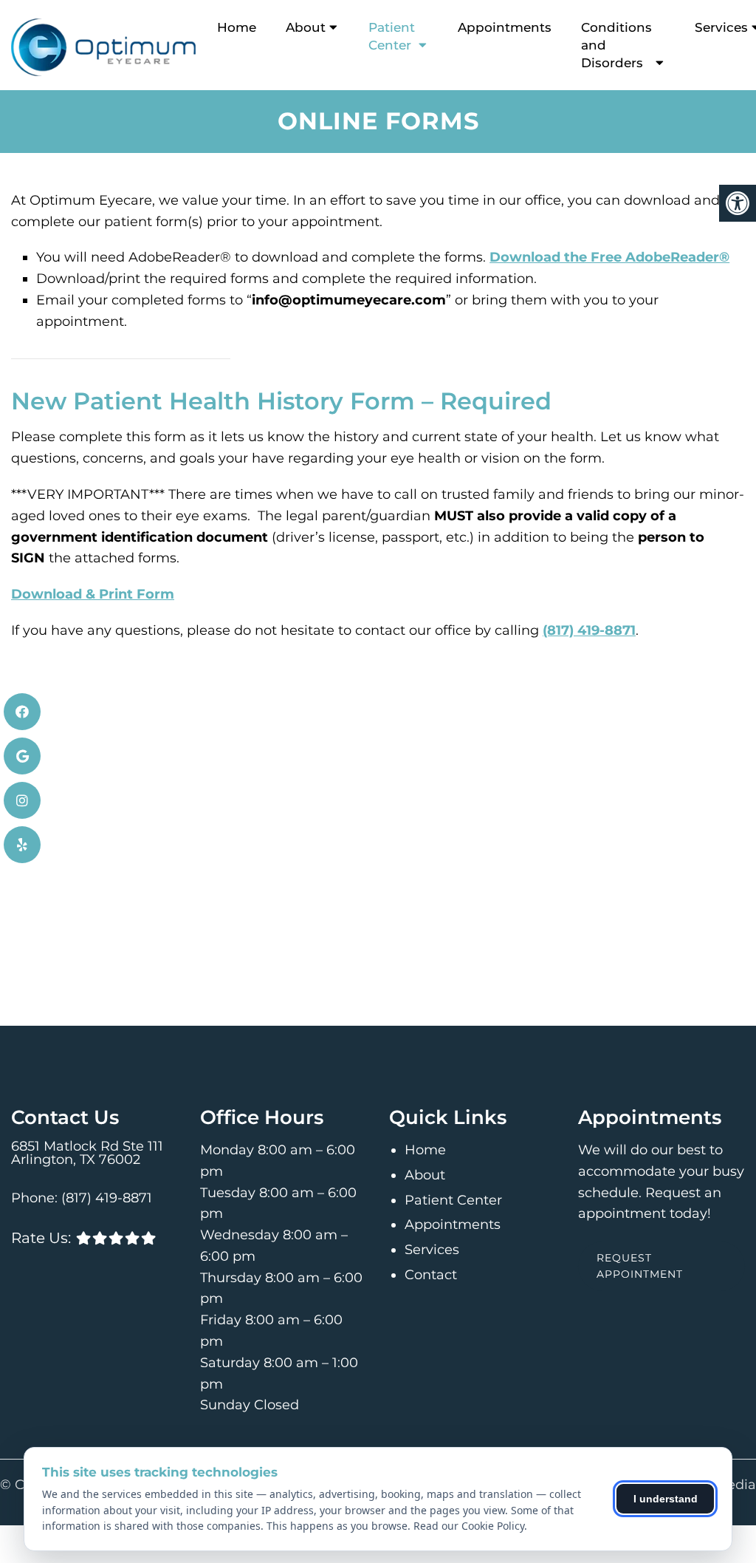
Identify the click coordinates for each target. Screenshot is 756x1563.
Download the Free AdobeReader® (609, 257)
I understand (665, 1499)
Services (432, 1250)
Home (236, 27)
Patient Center (391, 36)
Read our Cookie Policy (468, 1526)
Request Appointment (640, 1266)
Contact (431, 1275)
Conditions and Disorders (616, 45)
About (306, 27)
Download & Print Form (92, 594)
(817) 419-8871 (589, 630)
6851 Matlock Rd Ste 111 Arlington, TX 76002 (87, 1153)
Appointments (504, 27)
